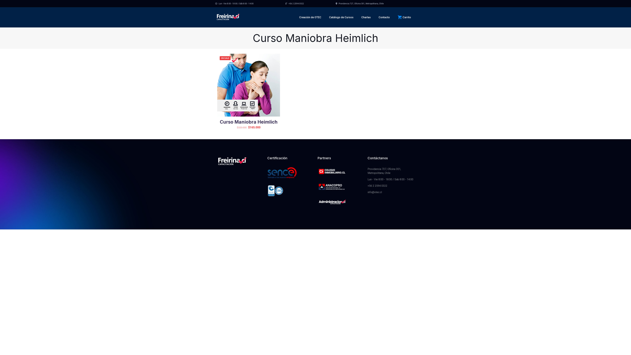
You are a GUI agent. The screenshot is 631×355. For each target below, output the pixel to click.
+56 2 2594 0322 (377, 185)
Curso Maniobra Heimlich (249, 122)
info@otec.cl (375, 192)
